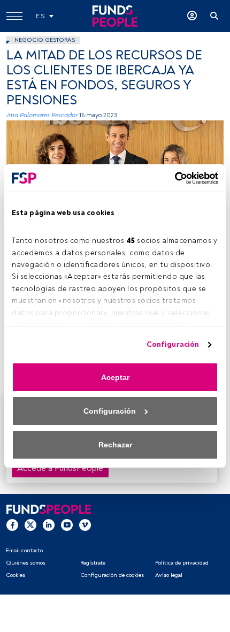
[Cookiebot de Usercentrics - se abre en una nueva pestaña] (171, 178)
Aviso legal (168, 575)
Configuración (173, 344)
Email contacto (24, 550)
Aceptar (115, 377)
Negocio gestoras (44, 39)
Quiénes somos (25, 562)
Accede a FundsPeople (60, 468)
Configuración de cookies (112, 575)
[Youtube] (67, 524)
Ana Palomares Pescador (42, 115)
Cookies (15, 575)
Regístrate (92, 562)
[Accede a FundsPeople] (192, 16)
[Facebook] (12, 524)
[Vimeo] (85, 524)
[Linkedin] (49, 524)
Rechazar (115, 444)
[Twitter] (30, 524)
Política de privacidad (182, 562)
